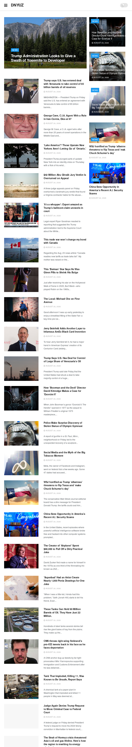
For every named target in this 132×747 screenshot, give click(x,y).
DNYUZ (17, 5)
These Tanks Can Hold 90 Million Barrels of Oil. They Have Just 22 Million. (62, 612)
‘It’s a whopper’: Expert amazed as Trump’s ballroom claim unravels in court (63, 208)
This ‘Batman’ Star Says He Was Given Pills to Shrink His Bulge (62, 270)
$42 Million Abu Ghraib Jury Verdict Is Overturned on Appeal (65, 176)
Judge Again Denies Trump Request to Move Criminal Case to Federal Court (64, 709)
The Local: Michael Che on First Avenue (62, 300)
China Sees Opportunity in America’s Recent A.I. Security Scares (64, 515)
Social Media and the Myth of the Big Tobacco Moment (64, 454)
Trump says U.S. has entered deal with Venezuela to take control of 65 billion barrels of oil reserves (64, 84)
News (15, 50)
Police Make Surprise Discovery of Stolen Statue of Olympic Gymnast (63, 424)
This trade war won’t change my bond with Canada (65, 241)
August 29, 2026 (20, 66)
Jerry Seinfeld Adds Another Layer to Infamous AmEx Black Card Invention (65, 330)
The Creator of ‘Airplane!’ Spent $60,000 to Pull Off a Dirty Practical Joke (63, 549)
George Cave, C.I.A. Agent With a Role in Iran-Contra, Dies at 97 (65, 117)
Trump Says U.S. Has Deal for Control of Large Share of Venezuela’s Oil (64, 359)
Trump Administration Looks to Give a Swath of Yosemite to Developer (43, 58)
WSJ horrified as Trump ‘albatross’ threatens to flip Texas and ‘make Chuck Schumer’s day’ (63, 485)
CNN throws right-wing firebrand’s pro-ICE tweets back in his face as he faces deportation (64, 644)
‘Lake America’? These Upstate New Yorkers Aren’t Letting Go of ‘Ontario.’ (65, 146)
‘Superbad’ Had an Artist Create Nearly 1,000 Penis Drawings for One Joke (64, 581)
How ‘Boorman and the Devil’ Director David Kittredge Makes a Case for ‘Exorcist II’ (65, 391)
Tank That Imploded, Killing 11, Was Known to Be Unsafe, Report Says (64, 677)
